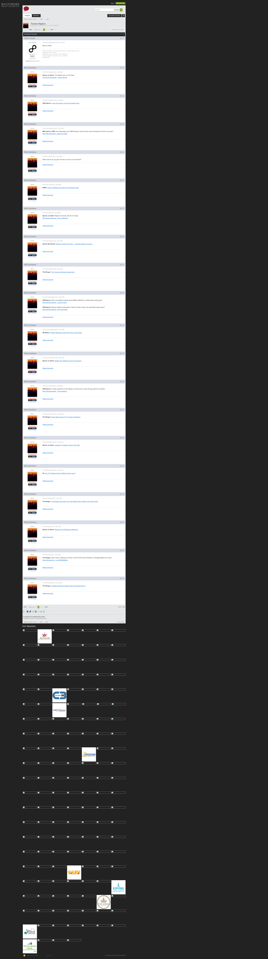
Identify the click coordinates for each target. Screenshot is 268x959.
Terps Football (10, 34)
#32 (121, 353)
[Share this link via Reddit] (33, 611)
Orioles (10, 12)
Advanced (124, 10)
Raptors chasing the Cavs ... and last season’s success (74, 244)
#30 (121, 293)
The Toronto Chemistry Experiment (62, 272)
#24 (121, 124)
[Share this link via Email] (38, 611)
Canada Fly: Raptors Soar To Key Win (67, 445)
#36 (121, 466)
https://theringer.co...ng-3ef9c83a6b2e (55, 560)
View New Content (114, 15)
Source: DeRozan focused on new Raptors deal (63, 188)
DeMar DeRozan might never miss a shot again (66, 332)
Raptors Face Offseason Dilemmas (66, 529)
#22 (121, 68)
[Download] (44, 611)
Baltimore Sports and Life (30, 622)
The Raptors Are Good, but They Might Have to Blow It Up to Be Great (74, 501)
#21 (121, 38)
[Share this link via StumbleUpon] (36, 611)
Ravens (10, 20)
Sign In (112, 3)
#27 (121, 208)
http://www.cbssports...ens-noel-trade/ (55, 309)
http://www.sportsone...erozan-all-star (55, 77)
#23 (121, 96)
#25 (121, 152)
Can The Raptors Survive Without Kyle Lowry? (60, 473)
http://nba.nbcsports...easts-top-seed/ (55, 134)
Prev (30, 29)
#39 (121, 550)
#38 (121, 522)
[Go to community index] (27, 9)
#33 (121, 381)
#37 (121, 494)
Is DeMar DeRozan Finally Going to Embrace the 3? (68, 586)
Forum (10, 42)
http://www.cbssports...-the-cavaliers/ (55, 391)
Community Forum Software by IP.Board (115, 955)
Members (36, 15)
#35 (121, 438)
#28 (121, 236)
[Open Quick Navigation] (123, 15)
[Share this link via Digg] (27, 611)
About (10, 49)
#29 (121, 264)
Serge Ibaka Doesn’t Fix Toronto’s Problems (65, 417)
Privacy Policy (120, 622)
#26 (121, 180)
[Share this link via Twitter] (24, 611)
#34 (121, 410)
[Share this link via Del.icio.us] (30, 611)
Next (51, 29)
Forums (27, 15)
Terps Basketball (10, 27)
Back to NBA (121, 607)
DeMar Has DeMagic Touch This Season (68, 361)
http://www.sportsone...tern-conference (55, 218)
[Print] (41, 611)
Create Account (120, 3)
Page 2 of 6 (37, 29)
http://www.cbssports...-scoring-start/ (55, 302)
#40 (121, 578)
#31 (121, 325)
